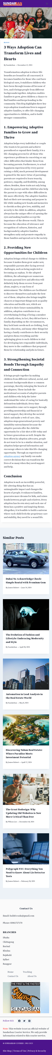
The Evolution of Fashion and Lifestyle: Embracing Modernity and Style (25, 638)
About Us (31, 976)
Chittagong (8, 942)
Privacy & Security (37, 1051)
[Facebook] (19, 1021)
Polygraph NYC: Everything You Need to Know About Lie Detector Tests (25, 873)
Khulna (6, 950)
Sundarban (10, 65)
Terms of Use (19, 1051)
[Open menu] (47, 3)
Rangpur (7, 964)
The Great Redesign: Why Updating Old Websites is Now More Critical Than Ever (23, 813)
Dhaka (6, 937)
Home (11, 972)
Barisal (6, 946)
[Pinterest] (29, 1021)
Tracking (27, 972)
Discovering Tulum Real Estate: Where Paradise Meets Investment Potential (24, 754)
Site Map (7, 1051)
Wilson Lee (12, 822)
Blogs (6, 42)
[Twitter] (24, 1021)
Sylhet (6, 959)
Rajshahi (7, 955)
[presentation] (26, 558)
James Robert (13, 588)
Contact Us (13, 976)
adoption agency (12, 456)
